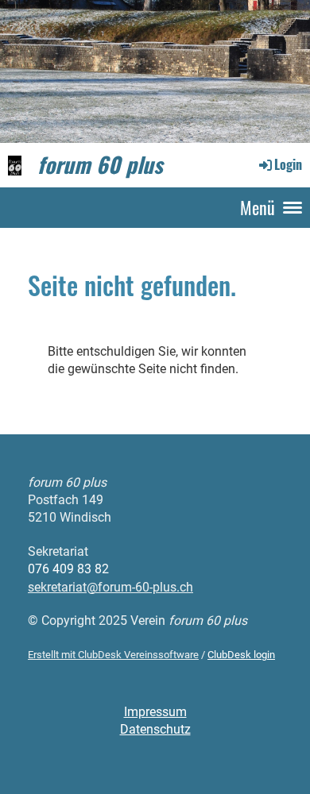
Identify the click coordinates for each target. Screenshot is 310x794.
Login (288, 164)
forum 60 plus (100, 164)
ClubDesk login (241, 655)
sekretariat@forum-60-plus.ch (110, 587)
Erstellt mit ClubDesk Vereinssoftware (113, 655)
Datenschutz (155, 729)
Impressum (155, 711)
